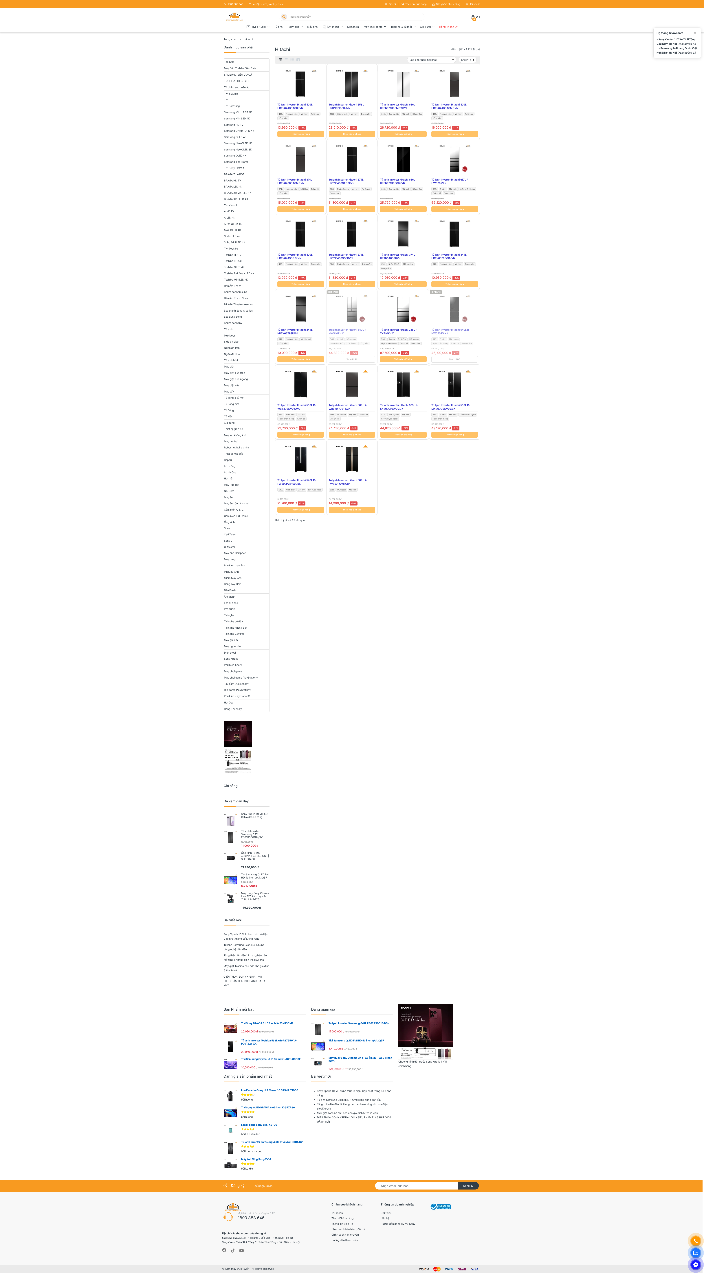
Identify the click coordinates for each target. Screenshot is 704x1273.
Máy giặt (294, 26)
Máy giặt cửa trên (234, 372)
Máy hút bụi (231, 441)
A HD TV (229, 211)
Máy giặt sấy (231, 385)
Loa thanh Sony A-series (238, 310)
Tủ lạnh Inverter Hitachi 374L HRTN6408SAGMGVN (294, 181)
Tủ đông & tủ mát (234, 397)
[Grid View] (280, 59)
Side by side (231, 341)
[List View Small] (298, 59)
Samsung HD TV (233, 124)
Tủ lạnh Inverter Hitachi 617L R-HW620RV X (450, 181)
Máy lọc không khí (234, 435)
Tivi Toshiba (231, 248)
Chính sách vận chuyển (345, 1234)
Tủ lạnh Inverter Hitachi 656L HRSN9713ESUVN (346, 106)
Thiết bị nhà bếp (233, 453)
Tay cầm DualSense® (236, 683)
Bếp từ (228, 459)
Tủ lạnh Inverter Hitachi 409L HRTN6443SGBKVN (295, 256)
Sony (227, 528)
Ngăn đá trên (232, 347)
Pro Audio (229, 608)
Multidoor (229, 335)
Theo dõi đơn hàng (416, 4)
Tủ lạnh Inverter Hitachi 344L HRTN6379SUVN (295, 331)
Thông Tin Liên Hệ (342, 1223)
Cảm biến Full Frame (236, 515)
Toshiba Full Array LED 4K (239, 273)
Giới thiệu (386, 1212)
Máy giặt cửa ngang (236, 379)
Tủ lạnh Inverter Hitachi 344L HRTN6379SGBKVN (449, 256)
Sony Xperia (231, 658)
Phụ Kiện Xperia (233, 664)
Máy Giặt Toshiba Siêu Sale (240, 68)
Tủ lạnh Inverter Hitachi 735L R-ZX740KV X (399, 331)
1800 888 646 (235, 4)
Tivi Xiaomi (230, 205)
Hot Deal (229, 702)
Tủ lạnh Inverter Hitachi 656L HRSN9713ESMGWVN (397, 106)
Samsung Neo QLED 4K (238, 143)
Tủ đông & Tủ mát (401, 26)
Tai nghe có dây (233, 621)
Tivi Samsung (232, 106)
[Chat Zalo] (695, 1252)
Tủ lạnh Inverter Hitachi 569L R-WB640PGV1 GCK (348, 406)
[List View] (292, 59)
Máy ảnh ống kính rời (236, 503)
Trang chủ (230, 39)
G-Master (229, 546)
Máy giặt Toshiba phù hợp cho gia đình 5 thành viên (246, 968)
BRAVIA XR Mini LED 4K (237, 192)
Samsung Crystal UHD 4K (239, 130)
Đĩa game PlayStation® (237, 689)
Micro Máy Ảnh (232, 577)
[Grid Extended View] (286, 59)
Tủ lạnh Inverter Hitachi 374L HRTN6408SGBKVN (346, 256)
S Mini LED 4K (232, 236)
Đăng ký (468, 1185)
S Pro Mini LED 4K (234, 242)
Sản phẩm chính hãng (448, 4)
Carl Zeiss (230, 534)
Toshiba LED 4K (233, 260)
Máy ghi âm (231, 639)
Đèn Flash (230, 590)
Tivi (226, 99)
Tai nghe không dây (235, 627)
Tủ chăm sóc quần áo (236, 87)
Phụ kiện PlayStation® (237, 696)
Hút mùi (228, 478)
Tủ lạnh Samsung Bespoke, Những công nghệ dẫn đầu (244, 947)
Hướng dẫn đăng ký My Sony (398, 1223)
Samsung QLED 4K (235, 137)
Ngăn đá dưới (232, 354)
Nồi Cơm (229, 490)
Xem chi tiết (352, 359)
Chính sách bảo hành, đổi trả (348, 1229)
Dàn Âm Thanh (232, 285)
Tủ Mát (228, 416)
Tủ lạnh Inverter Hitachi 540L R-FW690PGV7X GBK (296, 482)
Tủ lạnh (278, 26)
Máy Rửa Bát (231, 484)
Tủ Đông (229, 410)
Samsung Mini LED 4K (237, 118)
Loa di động (231, 602)
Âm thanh (333, 26)
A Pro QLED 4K (233, 223)
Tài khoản (475, 4)
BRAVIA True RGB (234, 174)
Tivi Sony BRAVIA (234, 168)
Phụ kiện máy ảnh (234, 565)
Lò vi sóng (230, 472)
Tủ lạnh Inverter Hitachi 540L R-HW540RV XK (450, 331)
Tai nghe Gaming (234, 633)
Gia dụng (425, 26)
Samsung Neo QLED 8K (238, 149)
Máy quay (230, 559)
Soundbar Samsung (235, 291)
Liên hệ (385, 1218)
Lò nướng (229, 466)
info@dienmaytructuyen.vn (268, 4)
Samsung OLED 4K (235, 155)
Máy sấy (229, 391)
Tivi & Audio (259, 26)
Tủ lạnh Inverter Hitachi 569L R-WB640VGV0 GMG (296, 406)
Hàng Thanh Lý (448, 26)
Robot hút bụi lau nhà (236, 447)
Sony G (228, 540)
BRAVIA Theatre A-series (238, 304)
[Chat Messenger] (695, 1264)
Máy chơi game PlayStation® (241, 677)
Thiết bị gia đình (233, 428)
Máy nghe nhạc (233, 646)
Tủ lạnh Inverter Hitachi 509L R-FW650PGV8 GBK (348, 482)
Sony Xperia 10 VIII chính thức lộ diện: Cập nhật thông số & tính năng (246, 936)
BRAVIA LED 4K (233, 186)
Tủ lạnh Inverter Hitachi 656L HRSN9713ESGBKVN (397, 181)
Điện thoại (353, 26)
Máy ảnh (312, 26)
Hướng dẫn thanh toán (344, 1239)
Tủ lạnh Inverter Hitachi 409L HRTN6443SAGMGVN (449, 106)
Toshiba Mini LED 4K (236, 279)
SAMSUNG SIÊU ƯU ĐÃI (238, 74)
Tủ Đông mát (231, 403)
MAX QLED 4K (232, 230)
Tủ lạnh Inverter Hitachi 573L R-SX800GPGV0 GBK (399, 406)
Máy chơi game (373, 26)
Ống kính (229, 522)
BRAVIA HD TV (232, 180)
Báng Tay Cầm (232, 583)
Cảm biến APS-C (234, 509)
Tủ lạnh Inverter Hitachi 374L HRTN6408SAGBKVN (346, 181)
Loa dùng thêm (233, 316)
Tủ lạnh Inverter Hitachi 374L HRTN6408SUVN (397, 256)
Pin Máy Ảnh (231, 571)
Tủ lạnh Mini (231, 360)
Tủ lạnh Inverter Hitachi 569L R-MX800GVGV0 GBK (450, 406)
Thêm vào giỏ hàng (301, 134)
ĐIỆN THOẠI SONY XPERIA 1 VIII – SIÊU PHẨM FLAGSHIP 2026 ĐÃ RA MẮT (244, 981)
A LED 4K (229, 217)
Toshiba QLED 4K (234, 267)
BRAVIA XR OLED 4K (236, 199)
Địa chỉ (392, 4)
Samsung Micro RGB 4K (238, 112)
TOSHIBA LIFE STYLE (236, 80)
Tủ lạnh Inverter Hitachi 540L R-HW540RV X (348, 331)
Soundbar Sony (233, 322)
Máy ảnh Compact (235, 552)
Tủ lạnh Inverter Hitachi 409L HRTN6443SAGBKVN (295, 106)
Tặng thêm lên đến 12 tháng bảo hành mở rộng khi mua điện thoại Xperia (246, 957)
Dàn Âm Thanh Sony (236, 298)
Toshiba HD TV (232, 254)
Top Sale (229, 61)
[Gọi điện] (695, 1240)
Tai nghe (229, 615)
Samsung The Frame (236, 161)
